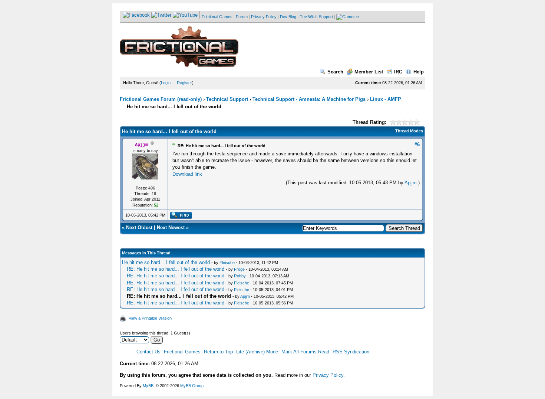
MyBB (148, 385)
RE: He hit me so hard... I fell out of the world (175, 269)
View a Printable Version (150, 318)
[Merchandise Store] (347, 16)
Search (335, 72)
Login (166, 82)
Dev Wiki (308, 16)
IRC (398, 72)
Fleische (227, 262)
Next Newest (171, 227)
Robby (240, 276)
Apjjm (410, 182)
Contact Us (148, 352)
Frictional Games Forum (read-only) (161, 99)
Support (326, 16)
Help (418, 72)
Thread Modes (409, 131)
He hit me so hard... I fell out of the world (166, 262)
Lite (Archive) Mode (257, 352)
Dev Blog (288, 16)
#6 (417, 144)
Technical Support (227, 99)
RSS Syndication (351, 352)
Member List (368, 72)
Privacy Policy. (329, 375)
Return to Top (218, 352)
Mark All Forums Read (305, 352)
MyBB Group (192, 385)
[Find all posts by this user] (180, 217)
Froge (239, 269)
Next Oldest (139, 227)
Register (184, 82)
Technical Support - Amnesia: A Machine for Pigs (309, 99)
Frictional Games (217, 16)
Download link (187, 174)
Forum (242, 16)
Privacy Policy (264, 16)
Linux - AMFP (385, 99)
